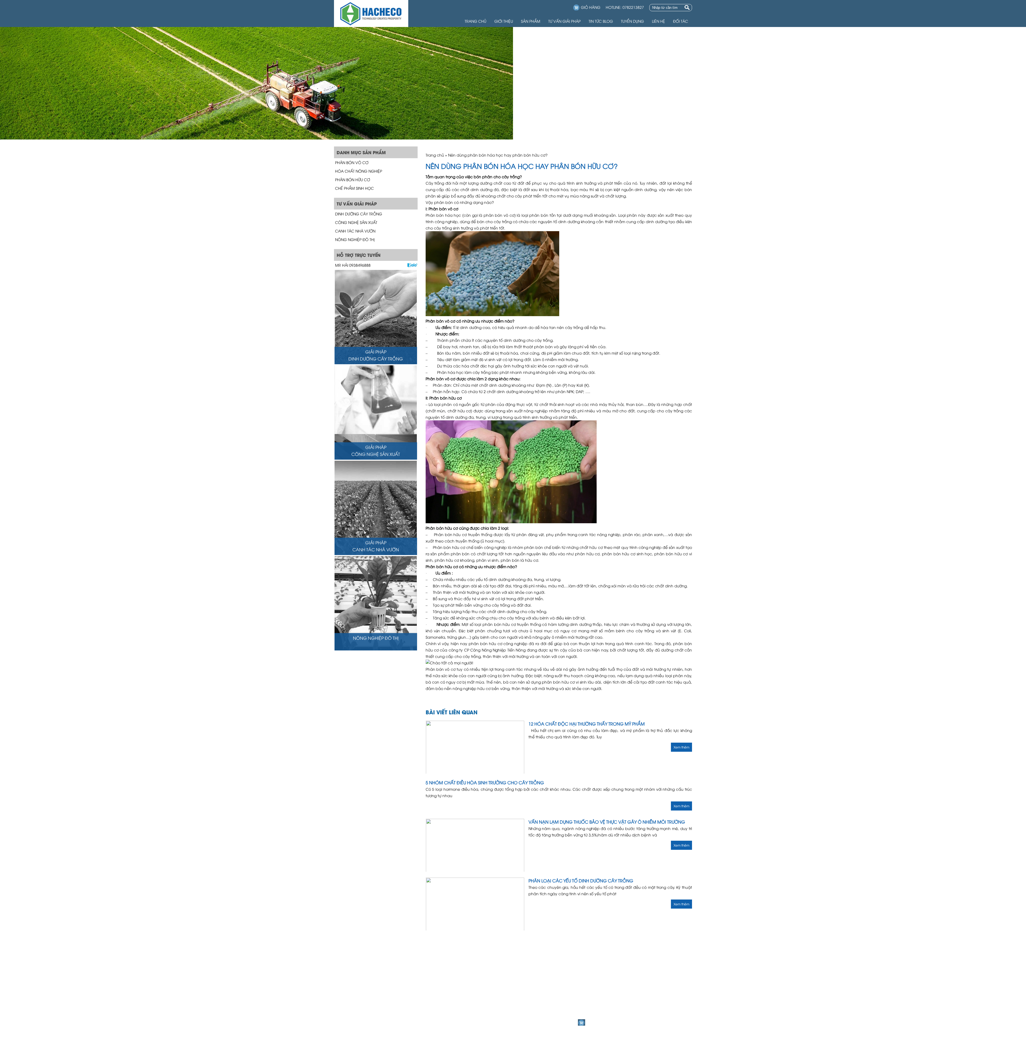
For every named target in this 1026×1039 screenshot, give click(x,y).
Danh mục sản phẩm (597, 1000)
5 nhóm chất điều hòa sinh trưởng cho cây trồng (485, 782)
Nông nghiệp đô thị (355, 239)
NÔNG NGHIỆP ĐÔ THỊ (376, 638)
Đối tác (680, 21)
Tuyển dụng (632, 21)
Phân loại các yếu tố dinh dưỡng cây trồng (580, 880)
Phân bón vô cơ (351, 162)
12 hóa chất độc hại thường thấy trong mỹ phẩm (586, 724)
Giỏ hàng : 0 (597, 1022)
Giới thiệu (503, 21)
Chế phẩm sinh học (354, 188)
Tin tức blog (601, 21)
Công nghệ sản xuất (356, 222)
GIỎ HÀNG (590, 7)
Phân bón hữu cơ (445, 397)
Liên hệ (658, 21)
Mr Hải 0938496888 (353, 264)
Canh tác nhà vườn (355, 230)
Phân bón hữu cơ (352, 179)
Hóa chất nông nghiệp (358, 170)
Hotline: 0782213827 (625, 7)
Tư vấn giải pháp (564, 21)
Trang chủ (475, 21)
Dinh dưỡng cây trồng (358, 213)
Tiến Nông (517, 649)
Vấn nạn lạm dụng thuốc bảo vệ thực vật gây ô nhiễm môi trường (606, 822)
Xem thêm (681, 747)
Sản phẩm (530, 21)
